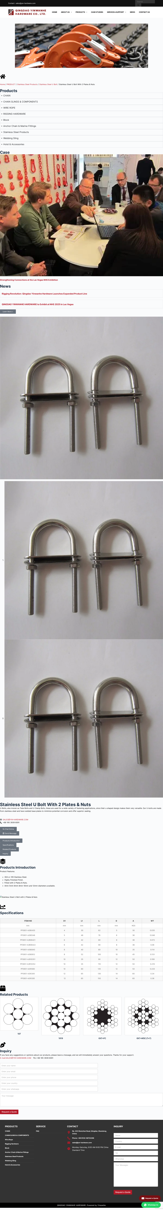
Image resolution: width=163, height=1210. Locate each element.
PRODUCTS (80, 12)
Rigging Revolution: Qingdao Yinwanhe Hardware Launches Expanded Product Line (44, 293)
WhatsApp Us (153, 1205)
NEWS (132, 12)
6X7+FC (102, 1038)
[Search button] (138, 5)
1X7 (19, 1034)
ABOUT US (65, 12)
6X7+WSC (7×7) (144, 1038)
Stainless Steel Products (27, 84)
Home (2, 84)
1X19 (61, 1038)
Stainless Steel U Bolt (48, 84)
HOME (54, 12)
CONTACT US (144, 12)
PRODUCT (11, 84)
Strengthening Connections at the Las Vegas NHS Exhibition (29, 280)
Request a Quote (9, 1112)
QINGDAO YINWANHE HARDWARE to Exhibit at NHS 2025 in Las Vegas (38, 304)
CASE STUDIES (97, 12)
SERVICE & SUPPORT (115, 12)
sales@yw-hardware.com (25, 3)
